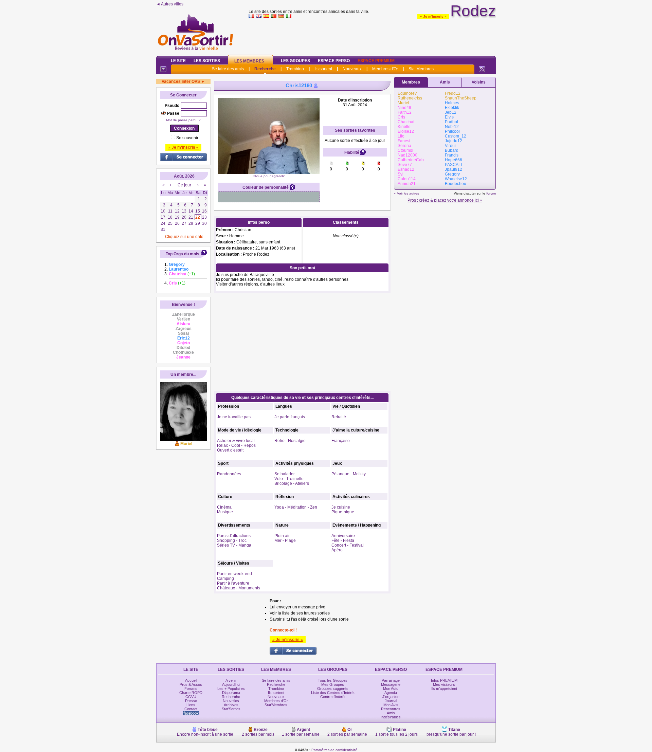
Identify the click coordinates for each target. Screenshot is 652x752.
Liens (190, 705)
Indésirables (391, 717)
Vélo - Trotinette (289, 478)
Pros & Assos (191, 684)
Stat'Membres (421, 69)
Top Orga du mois (182, 254)
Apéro (337, 550)
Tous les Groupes (332, 680)
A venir (231, 680)
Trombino (295, 69)
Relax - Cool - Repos (236, 445)
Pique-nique (342, 512)
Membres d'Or (385, 69)
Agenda (390, 693)
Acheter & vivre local (236, 440)
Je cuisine (340, 507)
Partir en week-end (234, 573)
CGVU (190, 697)
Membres (411, 82)
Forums (190, 688)
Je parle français (289, 417)
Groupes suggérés (332, 688)
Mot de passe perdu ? (183, 120)
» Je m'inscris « (433, 16)
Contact (190, 709)
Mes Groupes (332, 684)
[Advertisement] (372, 35)
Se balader (284, 474)
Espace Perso (334, 60)
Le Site (178, 60)
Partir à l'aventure (233, 583)
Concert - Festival (347, 545)
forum (491, 193)
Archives (231, 705)
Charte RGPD (190, 693)
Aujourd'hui (231, 684)
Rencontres (390, 709)
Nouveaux (352, 69)
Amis (445, 82)
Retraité (338, 417)
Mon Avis (390, 705)
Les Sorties (207, 60)
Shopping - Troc (232, 540)
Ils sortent (323, 69)
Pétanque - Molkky (348, 474)
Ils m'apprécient (444, 688)
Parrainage (391, 680)
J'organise (390, 697)
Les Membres (249, 61)
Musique (225, 512)
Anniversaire (343, 535)
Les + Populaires (231, 688)
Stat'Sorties (231, 709)
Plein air (282, 535)
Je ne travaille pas (234, 417)
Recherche (265, 69)
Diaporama (231, 693)
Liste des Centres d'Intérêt (333, 693)
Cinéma (224, 507)
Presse (191, 701)
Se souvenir (187, 137)
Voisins (479, 82)
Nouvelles (231, 701)
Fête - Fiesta (342, 540)
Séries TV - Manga (234, 545)
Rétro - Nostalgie (290, 440)
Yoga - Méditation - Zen (295, 507)
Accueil (191, 680)
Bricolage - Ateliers (291, 483)
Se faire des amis (228, 69)
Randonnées (229, 474)
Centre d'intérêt (332, 697)
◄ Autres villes (169, 4)
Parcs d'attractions (234, 535)
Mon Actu (390, 688)
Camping (225, 578)
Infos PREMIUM (444, 680)
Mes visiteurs (444, 684)
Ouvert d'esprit (230, 450)
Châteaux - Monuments (238, 588)
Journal (391, 701)
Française (340, 440)
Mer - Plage (285, 540)
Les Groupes (295, 60)
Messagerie (390, 684)
